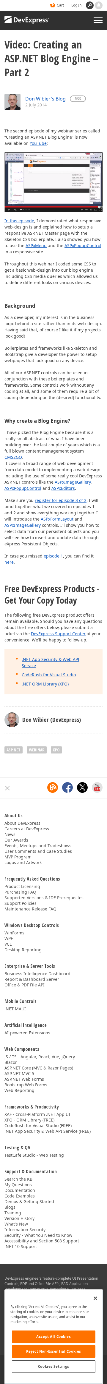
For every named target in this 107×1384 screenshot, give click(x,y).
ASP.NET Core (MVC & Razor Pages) (38, 1068)
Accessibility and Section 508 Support (41, 1241)
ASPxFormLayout (57, 519)
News (9, 834)
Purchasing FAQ (20, 892)
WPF (8, 938)
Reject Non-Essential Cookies (53, 1351)
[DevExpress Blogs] (52, 787)
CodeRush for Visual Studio (49, 675)
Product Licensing (22, 886)
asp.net (14, 750)
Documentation (19, 1190)
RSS (78, 98)
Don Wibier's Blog (45, 98)
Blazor (10, 1062)
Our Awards (16, 840)
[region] (53, 1336)
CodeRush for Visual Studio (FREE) (38, 1125)
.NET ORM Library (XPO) (45, 684)
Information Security (24, 1229)
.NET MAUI (15, 1009)
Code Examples (19, 1196)
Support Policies (20, 903)
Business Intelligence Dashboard (37, 973)
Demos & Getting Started (29, 1201)
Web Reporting (19, 1090)
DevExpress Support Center (58, 633)
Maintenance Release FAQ (30, 909)
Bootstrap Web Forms (25, 1085)
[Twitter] (82, 787)
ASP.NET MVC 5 (19, 1073)
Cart (60, 5)
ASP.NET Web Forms (24, 1079)
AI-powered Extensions (27, 1032)
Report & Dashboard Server (31, 979)
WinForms (14, 933)
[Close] (95, 1298)
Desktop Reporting (23, 949)
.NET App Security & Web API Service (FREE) (47, 1131)
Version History (19, 1218)
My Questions (18, 1184)
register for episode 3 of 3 (60, 500)
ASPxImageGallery (73, 482)
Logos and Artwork (23, 862)
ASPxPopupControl (82, 245)
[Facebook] (67, 787)
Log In (76, 5)
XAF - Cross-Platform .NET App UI (37, 1114)
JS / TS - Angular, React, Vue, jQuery (39, 1056)
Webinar (37, 750)
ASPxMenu (36, 245)
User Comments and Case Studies (38, 851)
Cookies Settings (53, 1366)
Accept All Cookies (53, 1336)
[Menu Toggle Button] (98, 20)
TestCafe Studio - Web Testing (34, 1155)
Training (12, 1213)
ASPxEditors (63, 488)
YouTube (38, 143)
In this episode (19, 220)
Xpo (56, 750)
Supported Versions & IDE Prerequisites (44, 897)
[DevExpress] (27, 20)
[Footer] (7, 788)
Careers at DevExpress (26, 829)
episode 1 (53, 556)
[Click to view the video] (53, 181)
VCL (8, 944)
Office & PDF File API (24, 985)
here (9, 562)
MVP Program (18, 857)
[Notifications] (99, 5)
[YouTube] (97, 787)
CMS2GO (13, 457)
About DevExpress (22, 823)
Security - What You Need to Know (38, 1235)
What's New (16, 1224)
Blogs (9, 1207)
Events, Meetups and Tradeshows (37, 845)
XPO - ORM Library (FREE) (29, 1120)
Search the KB (18, 1179)
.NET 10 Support (20, 1246)
